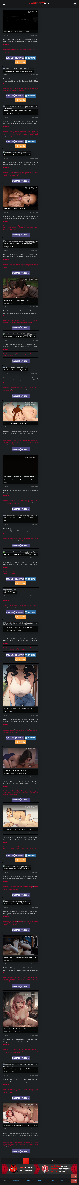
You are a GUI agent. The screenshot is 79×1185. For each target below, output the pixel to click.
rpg (37, 1051)
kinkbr (11, 1089)
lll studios (13, 226)
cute (37, 131)
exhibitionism (12, 229)
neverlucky (12, 354)
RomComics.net (14, 1180)
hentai (4, 90)
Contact (28, 1180)
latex (37, 49)
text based (35, 1049)
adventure (35, 265)
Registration (40, 1180)
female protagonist (29, 172)
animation (29, 49)
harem (11, 355)
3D (4, 605)
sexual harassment (10, 1091)
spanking (11, 540)
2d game (20, 1142)
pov (32, 538)
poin (16, 732)
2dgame (20, 921)
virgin (4, 981)
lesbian (13, 174)
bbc (37, 792)
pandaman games (15, 387)
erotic (33, 88)
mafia (4, 52)
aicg (34, 730)
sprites (28, 133)
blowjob (5, 607)
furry (36, 88)
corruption (20, 227)
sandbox (14, 389)
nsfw (8, 90)
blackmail (29, 605)
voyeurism (5, 229)
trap (26, 500)
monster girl (24, 442)
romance (29, 50)
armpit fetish (30, 648)
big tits (5, 265)
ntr (33, 572)
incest (36, 227)
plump (25, 134)
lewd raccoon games (15, 264)
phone (36, 572)
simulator (5, 540)
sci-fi (36, 174)
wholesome (6, 390)
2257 (52, 1180)
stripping (18, 174)
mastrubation (13, 322)
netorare (13, 573)
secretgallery (13, 977)
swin (15, 794)
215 (53, 1161)
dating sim (6, 133)
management (27, 1051)
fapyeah (12, 1142)
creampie (5, 503)
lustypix (12, 921)
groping (8, 174)
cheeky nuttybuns (14, 131)
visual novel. (21, 90)
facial (9, 1144)
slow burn (35, 389)
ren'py (19, 133)
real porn (19, 226)
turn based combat (13, 1051)
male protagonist (21, 50)
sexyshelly (12, 172)
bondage (36, 648)
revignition (13, 49)
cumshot (9, 134)
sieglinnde (12, 791)
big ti (18, 444)
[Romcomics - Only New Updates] (39, 4)
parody (29, 540)
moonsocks (13, 500)
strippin (15, 924)
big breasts (30, 134)
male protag (30, 921)
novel (30, 572)
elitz (6, 605)
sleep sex (16, 540)
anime (25, 88)
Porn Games (6, 49)
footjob (34, 605)
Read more (6, 44)
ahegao (11, 136)
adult (22, 88)
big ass (36, 134)
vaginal (20, 730)
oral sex (32, 174)
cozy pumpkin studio (15, 88)
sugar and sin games (15, 648)
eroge (29, 88)
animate (21, 923)
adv (17, 49)
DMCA (63, 1180)
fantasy (15, 133)
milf (33, 49)
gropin (19, 1052)
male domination (24, 887)
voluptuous (19, 134)
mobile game (31, 440)
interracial (16, 503)
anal (37, 846)
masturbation (25, 174)
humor (9, 175)
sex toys (35, 502)
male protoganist (25, 729)
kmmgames (13, 320)
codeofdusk (13, 572)
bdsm (17, 607)
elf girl (33, 133)
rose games (13, 886)
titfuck (4, 1146)
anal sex (17, 502)
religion (31, 442)
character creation (29, 227)
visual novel (23, 49)
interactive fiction (31, 131)
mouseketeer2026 (14, 538)
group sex (24, 265)
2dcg (7, 136)
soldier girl (6, 50)
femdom (9, 52)
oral (18, 229)
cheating (10, 792)
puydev (12, 729)
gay (29, 500)
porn (11, 90)
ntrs (9, 573)
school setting (7, 227)
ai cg (22, 500)
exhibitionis (15, 175)
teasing (21, 540)
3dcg (17, 172)
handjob (14, 134)
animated (21, 172)
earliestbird (14, 1049)
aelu (11, 440)
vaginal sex (6, 355)
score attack (35, 50)
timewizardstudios (15, 846)
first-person (13, 50)
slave (14, 607)
